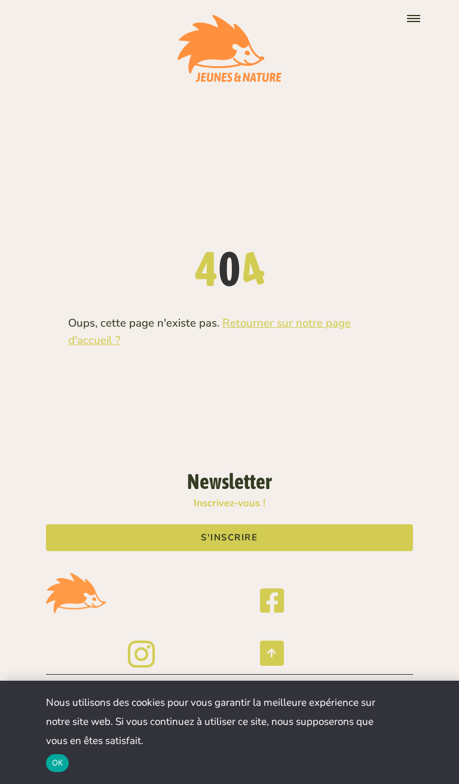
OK (57, 762)
